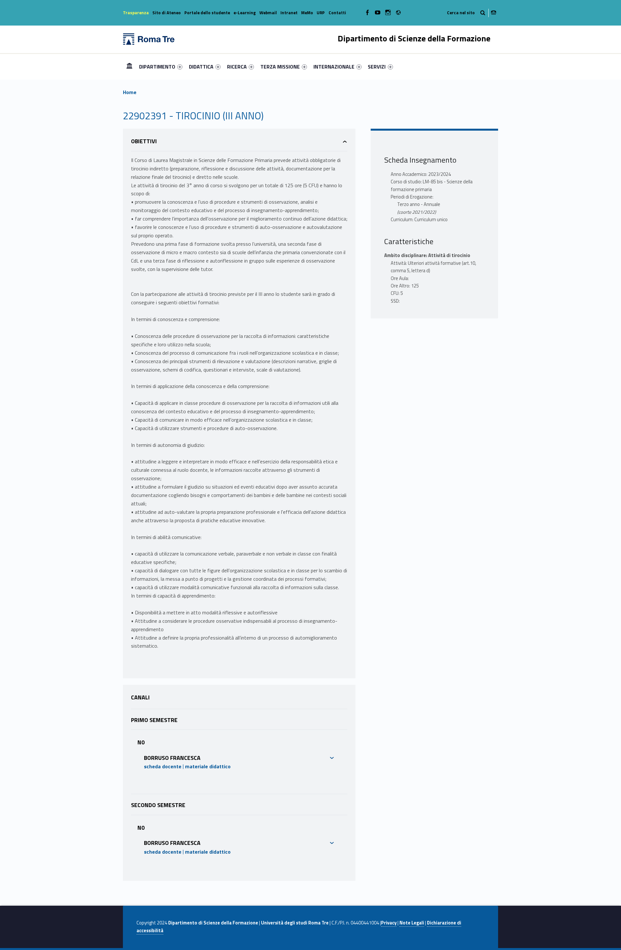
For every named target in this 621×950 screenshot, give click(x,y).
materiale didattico (208, 766)
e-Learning (245, 12)
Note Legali (411, 922)
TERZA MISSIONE (280, 66)
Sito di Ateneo (166, 12)
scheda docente (162, 766)
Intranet (289, 12)
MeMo (307, 12)
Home (129, 66)
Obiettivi (144, 141)
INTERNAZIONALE (333, 66)
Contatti (337, 12)
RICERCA (237, 66)
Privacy (389, 922)
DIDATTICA (201, 66)
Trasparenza (136, 12)
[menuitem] (129, 67)
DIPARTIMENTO (157, 66)
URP (321, 12)
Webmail (268, 12)
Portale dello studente (207, 12)
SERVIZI (377, 66)
